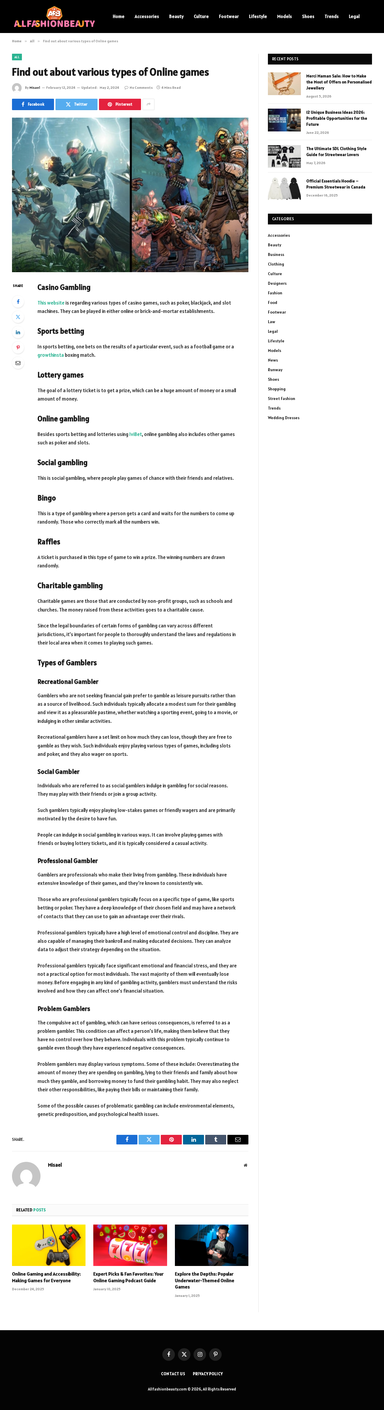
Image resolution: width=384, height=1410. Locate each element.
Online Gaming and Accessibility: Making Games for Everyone (46, 1277)
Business (276, 254)
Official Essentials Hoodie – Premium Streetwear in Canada (335, 184)
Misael (34, 87)
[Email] (18, 363)
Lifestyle (258, 16)
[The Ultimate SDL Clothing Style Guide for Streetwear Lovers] (284, 156)
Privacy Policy (208, 1373)
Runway (275, 369)
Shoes (308, 16)
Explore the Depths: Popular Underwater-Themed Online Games (204, 1280)
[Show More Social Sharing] (148, 104)
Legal (354, 16)
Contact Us (173, 1373)
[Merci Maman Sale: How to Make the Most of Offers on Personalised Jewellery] (284, 83)
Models (284, 16)
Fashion (275, 293)
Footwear (229, 16)
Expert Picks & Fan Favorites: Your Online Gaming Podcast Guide (128, 1277)
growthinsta (51, 355)
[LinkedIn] (18, 332)
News (273, 360)
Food (272, 302)
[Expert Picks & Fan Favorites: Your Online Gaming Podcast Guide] (130, 1245)
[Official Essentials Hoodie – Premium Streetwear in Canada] (284, 188)
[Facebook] (18, 302)
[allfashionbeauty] (54, 16)
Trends (332, 16)
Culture (201, 16)
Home (118, 16)
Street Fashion (281, 398)
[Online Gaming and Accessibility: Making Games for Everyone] (49, 1245)
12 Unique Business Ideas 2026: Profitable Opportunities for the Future (336, 118)
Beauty (176, 16)
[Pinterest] (18, 347)
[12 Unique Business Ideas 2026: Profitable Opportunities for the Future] (284, 120)
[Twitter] (18, 317)
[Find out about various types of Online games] (130, 195)
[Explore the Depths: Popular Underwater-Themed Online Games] (211, 1245)
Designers (277, 283)
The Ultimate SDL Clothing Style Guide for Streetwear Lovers (336, 151)
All (17, 57)
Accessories (147, 16)
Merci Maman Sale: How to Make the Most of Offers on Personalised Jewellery (339, 82)
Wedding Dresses (283, 417)
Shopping (277, 389)
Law (271, 321)
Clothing (276, 264)
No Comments (141, 87)
